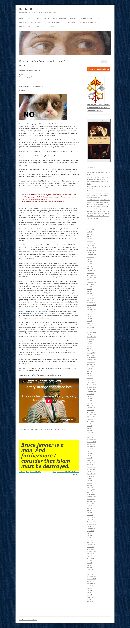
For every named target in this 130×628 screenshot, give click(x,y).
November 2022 (91, 332)
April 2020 (89, 403)
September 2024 (91, 282)
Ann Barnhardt (61, 429)
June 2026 (89, 234)
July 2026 (89, 232)
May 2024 (89, 291)
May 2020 (89, 401)
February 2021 (91, 380)
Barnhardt (25, 9)
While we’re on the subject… (95, 191)
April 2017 (89, 485)
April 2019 (89, 430)
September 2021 (91, 364)
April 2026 (89, 239)
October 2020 (91, 389)
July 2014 (89, 560)
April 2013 (89, 595)
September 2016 (91, 501)
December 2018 (91, 439)
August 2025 (90, 257)
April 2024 (89, 293)
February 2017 (91, 490)
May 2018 (89, 455)
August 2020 (90, 394)
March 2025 (90, 268)
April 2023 (89, 321)
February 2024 (91, 298)
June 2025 (89, 261)
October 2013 (91, 581)
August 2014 (90, 558)
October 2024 (91, 280)
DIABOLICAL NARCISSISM (86, 18)
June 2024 (89, 289)
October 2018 (91, 444)
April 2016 (89, 512)
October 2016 (91, 499)
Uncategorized (38, 429)
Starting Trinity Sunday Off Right (30, 472)
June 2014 (89, 563)
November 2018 (91, 442)
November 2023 (91, 305)
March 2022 (90, 350)
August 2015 (90, 531)
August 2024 (90, 284)
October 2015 (91, 526)
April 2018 (89, 458)
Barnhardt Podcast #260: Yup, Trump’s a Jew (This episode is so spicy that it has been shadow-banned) (98, 195)
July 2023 (89, 314)
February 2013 (91, 599)
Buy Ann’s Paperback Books (88, 22)
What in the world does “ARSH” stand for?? (32, 26)
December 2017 (91, 467)
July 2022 (89, 341)
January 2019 (90, 437)
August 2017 (90, 476)
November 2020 (91, 387)
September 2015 (91, 528)
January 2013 (90, 602)
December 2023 (91, 302)
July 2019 (89, 423)
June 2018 (89, 453)
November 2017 (91, 469)
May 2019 (89, 428)
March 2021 (90, 378)
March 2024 (90, 296)
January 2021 (90, 382)
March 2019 (90, 433)
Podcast (29, 18)
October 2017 (91, 471)
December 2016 (91, 494)
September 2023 (91, 309)
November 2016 (91, 496)
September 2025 (91, 254)
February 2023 (91, 325)
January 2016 (90, 519)
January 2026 (90, 245)
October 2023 (91, 307)
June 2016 (89, 508)
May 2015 (89, 538)
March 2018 (90, 460)
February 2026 (91, 243)
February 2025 (91, 270)
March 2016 (90, 515)
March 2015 (90, 542)
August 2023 (90, 312)
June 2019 (89, 426)
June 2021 (89, 371)
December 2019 (91, 412)
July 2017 (89, 478)
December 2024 (91, 275)
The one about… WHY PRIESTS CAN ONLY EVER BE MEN (37, 313)
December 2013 (91, 576)
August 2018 (90, 449)
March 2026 (90, 241)
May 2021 (89, 373)
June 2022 (89, 344)
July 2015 (89, 533)
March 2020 (90, 405)
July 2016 (89, 506)
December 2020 (91, 385)
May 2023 (89, 318)
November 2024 (91, 277)
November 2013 (91, 579)
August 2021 (90, 366)
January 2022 (90, 355)
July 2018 (89, 451)
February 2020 (91, 407)
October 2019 (91, 417)
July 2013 (89, 588)
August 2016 (90, 503)
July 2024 (89, 286)
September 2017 (91, 474)
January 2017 (90, 492)
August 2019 (90, 421)
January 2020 (90, 410)
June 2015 (89, 535)
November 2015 (91, 524)
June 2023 (89, 316)
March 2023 (90, 323)
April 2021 (89, 375)
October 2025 (91, 252)
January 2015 (90, 547)
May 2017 (89, 483)
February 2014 (91, 572)
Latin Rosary (23, 22)
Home (21, 18)
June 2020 (89, 398)
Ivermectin (53, 26)
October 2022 (91, 334)
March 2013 (90, 597)
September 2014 (91, 556)
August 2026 (90, 229)
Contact (72, 18)
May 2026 (89, 236)
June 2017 (89, 481)
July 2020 (89, 396)
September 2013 (91, 583)
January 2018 (90, 465)
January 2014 (90, 574)
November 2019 (91, 414)
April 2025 (89, 266)
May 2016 (89, 510)
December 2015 (91, 522)
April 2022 (89, 348)
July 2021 (89, 369)
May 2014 (89, 565)
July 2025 (89, 259)
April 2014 (89, 567)
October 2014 (91, 554)
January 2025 (90, 273)
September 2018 (91, 446)
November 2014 (91, 551)
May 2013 (89, 592)
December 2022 (91, 330)
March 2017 (90, 487)
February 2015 (91, 544)
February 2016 (91, 517)
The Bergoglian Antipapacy (53, 22)
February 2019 (91, 435)
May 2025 (89, 264)
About (38, 18)
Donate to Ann (70, 22)
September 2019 (91, 419)
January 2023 (90, 328)
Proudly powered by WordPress (28, 620)
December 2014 (91, 549)
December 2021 (91, 357)
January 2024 (90, 300)
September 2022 (91, 337)
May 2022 (89, 346)
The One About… (36, 22)
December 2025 (91, 248)
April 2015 (89, 540)
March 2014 (90, 570)
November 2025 (91, 250)
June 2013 (89, 590)
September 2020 (91, 391)
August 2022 (90, 339)
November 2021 (91, 360)
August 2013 (90, 586)
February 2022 (91, 353)
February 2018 (91, 462)
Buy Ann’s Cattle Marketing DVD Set (55, 18)
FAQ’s (98, 18)
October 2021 (91, 362)
